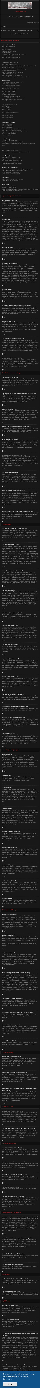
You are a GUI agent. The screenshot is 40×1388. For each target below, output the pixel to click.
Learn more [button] (7, 1379)
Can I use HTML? (6, 107)
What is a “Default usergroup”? (9, 133)
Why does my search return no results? (11, 159)
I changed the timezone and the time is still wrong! (14, 69)
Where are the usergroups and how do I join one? (14, 128)
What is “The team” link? (8, 135)
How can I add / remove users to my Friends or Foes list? (16, 152)
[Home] (20, 5)
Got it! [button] (10, 1384)
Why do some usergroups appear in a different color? (15, 132)
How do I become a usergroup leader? (11, 130)
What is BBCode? (6, 106)
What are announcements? (8, 114)
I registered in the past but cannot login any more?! (14, 54)
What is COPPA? (6, 48)
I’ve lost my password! (7, 55)
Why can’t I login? (6, 52)
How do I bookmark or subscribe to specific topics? (14, 170)
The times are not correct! (8, 67)
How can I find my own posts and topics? (12, 163)
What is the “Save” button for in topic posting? (13, 97)
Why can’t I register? (7, 49)
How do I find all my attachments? (10, 180)
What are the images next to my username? (12, 72)
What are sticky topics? (7, 115)
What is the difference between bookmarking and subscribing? (17, 169)
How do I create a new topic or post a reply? (13, 82)
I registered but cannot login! (9, 51)
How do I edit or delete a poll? (9, 90)
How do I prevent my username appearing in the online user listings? (19, 65)
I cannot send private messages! (10, 140)
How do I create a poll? (7, 86)
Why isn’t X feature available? (9, 187)
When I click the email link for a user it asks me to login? (15, 76)
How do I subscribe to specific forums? (11, 172)
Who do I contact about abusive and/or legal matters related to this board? (20, 189)
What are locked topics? (8, 117)
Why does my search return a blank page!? (12, 160)
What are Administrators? (8, 124)
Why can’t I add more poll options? (10, 88)
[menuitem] (36, 22)
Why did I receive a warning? (9, 94)
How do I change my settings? (9, 64)
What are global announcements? (10, 112)
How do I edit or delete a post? (9, 83)
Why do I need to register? (8, 46)
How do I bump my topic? (8, 100)
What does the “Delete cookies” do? (10, 59)
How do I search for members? (9, 162)
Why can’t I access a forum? (9, 91)
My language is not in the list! (9, 70)
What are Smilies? (6, 109)
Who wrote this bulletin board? (9, 186)
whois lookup (6, 1342)
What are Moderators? (7, 125)
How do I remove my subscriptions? (11, 173)
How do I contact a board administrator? (12, 190)
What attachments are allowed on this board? (13, 179)
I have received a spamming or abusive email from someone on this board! (18, 144)
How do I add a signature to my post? (11, 85)
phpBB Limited (11, 1308)
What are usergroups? (7, 127)
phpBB (24, 447)
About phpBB (14, 1312)
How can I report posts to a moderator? (11, 96)
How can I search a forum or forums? (11, 157)
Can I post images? (6, 111)
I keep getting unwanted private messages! (12, 142)
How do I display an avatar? (8, 73)
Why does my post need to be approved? (12, 99)
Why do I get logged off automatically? (11, 57)
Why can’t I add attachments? (9, 93)
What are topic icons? (7, 118)
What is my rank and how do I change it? (12, 75)
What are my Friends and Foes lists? (11, 150)
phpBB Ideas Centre (7, 1324)
